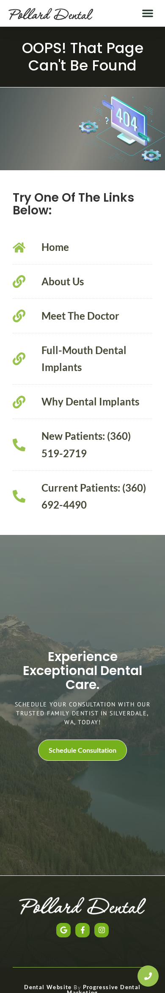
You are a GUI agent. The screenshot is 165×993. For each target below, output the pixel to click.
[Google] (63, 930)
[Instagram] (101, 930)
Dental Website (48, 987)
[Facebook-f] (82, 930)
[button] (148, 13)
